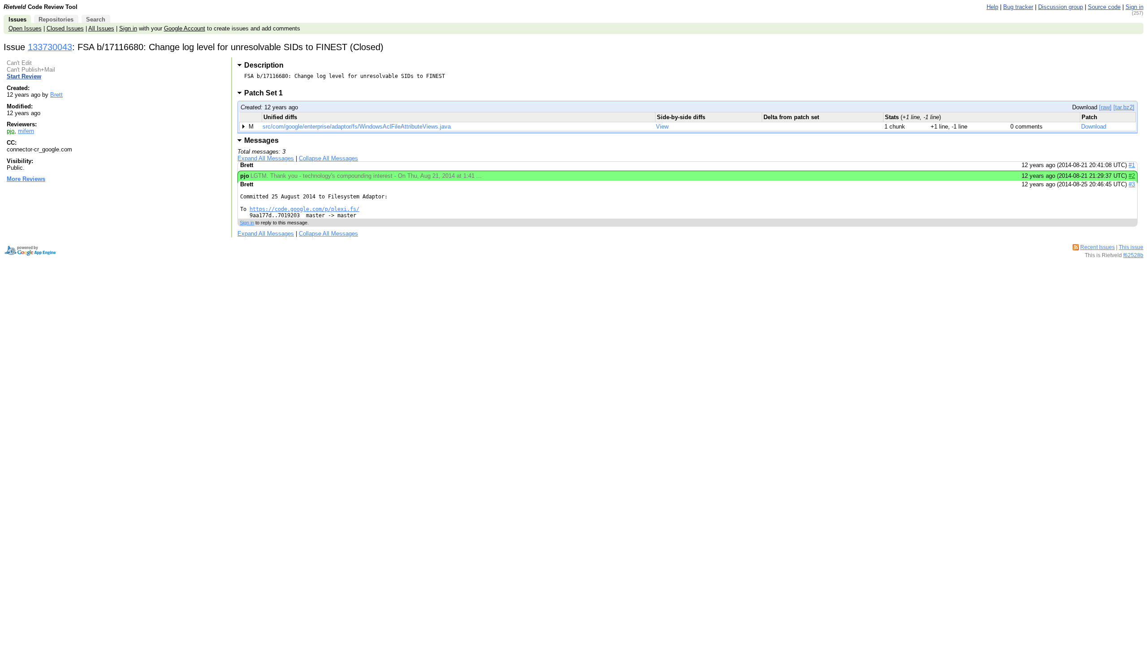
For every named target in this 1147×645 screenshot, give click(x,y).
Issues (17, 19)
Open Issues (25, 28)
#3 (1132, 184)
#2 (1132, 175)
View (662, 126)
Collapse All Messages (328, 158)
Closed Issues (65, 28)
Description (264, 65)
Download (1093, 126)
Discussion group (1060, 7)
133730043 (50, 47)
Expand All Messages (265, 158)
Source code (1104, 7)
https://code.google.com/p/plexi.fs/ (304, 209)
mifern (26, 131)
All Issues (101, 28)
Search (95, 19)
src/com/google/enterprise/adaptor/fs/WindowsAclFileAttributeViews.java (357, 126)
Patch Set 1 (266, 93)
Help (992, 7)
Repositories (56, 19)
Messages (261, 140)
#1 (1132, 165)
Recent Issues (1097, 247)
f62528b (1133, 255)
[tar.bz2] (1123, 107)
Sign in (1134, 7)
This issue (1131, 247)
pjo (10, 131)
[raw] (1105, 107)
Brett (56, 94)
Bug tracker (1018, 7)
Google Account (184, 28)
